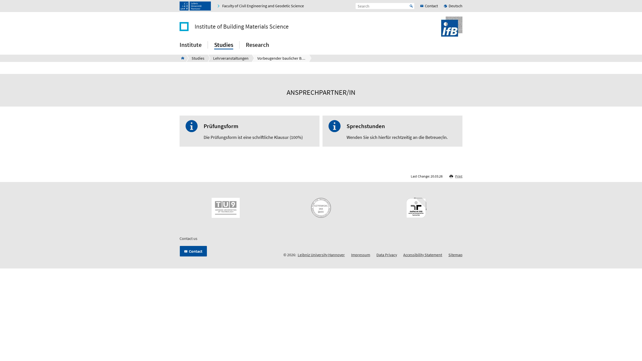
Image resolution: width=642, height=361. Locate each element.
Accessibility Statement (422, 254)
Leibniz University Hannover (321, 254)
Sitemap (455, 254)
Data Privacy (386, 254)
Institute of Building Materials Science (242, 27)
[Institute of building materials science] (181, 58)
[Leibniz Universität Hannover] (195, 6)
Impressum (360, 254)
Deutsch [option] (455, 5)
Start (411, 6)
